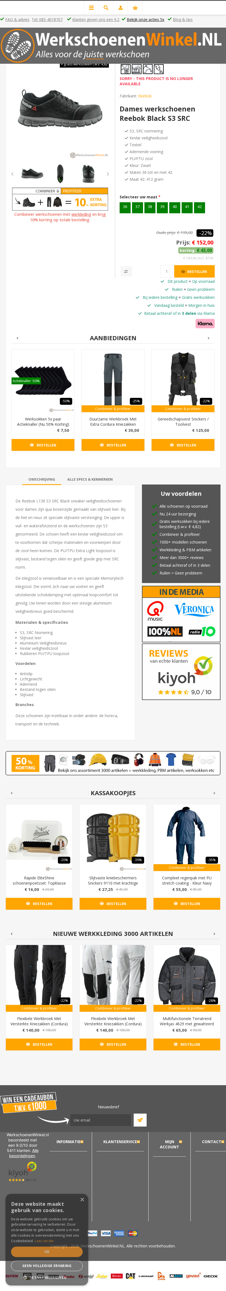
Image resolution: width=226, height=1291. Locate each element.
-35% (212, 860)
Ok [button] (47, 1251)
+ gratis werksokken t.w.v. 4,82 (84, 64)
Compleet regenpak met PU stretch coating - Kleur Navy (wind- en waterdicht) (187, 883)
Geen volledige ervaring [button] (46, 1265)
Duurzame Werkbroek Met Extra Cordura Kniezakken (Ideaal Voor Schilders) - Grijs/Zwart (113, 426)
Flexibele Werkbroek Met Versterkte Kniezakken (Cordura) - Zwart (39, 1024)
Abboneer (140, 1120)
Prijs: (183, 242)
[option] (32, 174)
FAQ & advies (17, 19)
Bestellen (197, 271)
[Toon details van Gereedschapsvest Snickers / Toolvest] (183, 380)
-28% (212, 1000)
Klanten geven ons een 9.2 (95, 19)
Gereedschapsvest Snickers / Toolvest (183, 421)
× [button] (82, 1200)
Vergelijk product (126, 271)
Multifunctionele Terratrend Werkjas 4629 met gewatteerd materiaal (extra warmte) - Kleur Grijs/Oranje (187, 1026)
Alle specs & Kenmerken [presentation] (90, 479)
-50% (66, 401)
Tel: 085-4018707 (47, 19)
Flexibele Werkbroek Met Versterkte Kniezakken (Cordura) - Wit (113, 1024)
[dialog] (47, 1239)
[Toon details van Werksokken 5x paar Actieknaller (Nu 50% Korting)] (43, 380)
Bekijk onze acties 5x (145, 19)
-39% (138, 860)
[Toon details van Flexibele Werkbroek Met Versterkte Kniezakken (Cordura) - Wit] (113, 978)
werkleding (81, 214)
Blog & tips (183, 19)
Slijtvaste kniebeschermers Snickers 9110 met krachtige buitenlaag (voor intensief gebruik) (113, 885)
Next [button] (103, 174)
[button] (47, 1277)
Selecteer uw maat (139, 196)
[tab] (41, 479)
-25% (136, 401)
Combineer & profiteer (113, 408)
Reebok (145, 96)
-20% (64, 860)
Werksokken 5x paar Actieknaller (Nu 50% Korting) (43, 421)
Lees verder (44, 1241)
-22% (205, 233)
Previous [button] (16, 174)
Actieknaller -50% (26, 381)
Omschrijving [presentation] (41, 479)
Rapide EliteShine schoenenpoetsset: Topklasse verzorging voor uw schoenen (39, 883)
